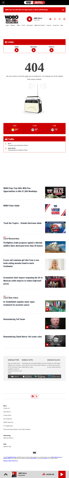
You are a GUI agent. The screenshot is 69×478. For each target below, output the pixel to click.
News (7, 25)
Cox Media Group (11, 457)
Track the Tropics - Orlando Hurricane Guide (22, 223)
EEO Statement (7, 419)
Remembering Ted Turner (14, 319)
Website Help (7, 446)
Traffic (18, 25)
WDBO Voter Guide (11, 205)
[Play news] (17, 50)
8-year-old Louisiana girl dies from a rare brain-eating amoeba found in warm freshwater (21, 263)
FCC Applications (8, 426)
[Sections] (3, 2)
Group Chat (56, 25)
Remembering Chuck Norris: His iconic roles (22, 336)
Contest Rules (7, 415)
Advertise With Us (8, 438)
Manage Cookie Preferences (10, 460)
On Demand (30, 25)
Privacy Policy (7, 458)
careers (45, 458)
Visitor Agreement (55, 457)
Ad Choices (34, 458)
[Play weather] (34, 50)
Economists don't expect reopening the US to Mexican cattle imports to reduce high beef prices (23, 280)
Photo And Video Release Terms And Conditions (16, 429)
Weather (13, 25)
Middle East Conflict (39, 25)
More (62, 25)
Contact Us (6, 408)
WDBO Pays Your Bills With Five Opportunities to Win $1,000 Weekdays (26, 10)
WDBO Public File (8, 422)
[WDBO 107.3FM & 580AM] (34, 2)
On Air (23, 25)
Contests (48, 25)
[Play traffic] (52, 50)
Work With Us (7, 412)
